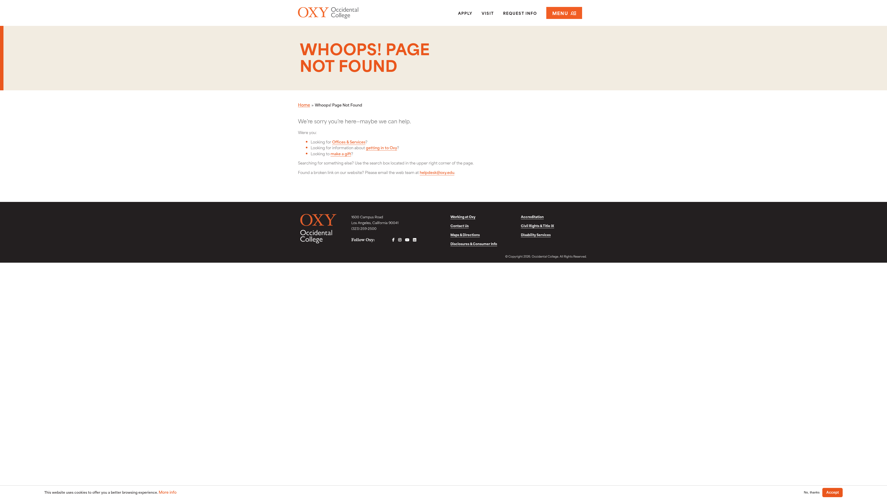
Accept (832, 492)
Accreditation (532, 216)
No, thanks (812, 492)
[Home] (345, 13)
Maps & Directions (465, 234)
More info (167, 492)
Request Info (520, 13)
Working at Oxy (462, 216)
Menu (560, 12)
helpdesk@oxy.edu (437, 172)
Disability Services (536, 234)
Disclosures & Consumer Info (473, 243)
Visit (488, 13)
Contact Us (459, 225)
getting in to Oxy (381, 147)
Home (304, 104)
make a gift (341, 153)
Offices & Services (348, 142)
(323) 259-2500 (364, 228)
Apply (465, 13)
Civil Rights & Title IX (537, 225)
